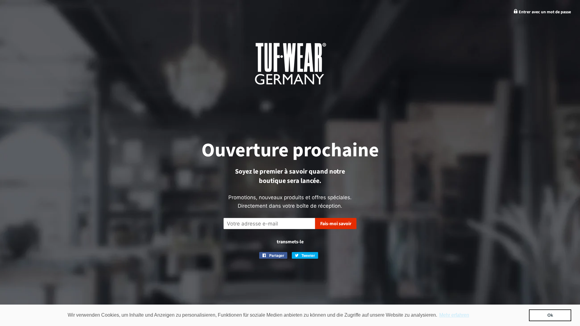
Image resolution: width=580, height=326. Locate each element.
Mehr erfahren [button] (454, 315)
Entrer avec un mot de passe (544, 12)
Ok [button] (550, 315)
